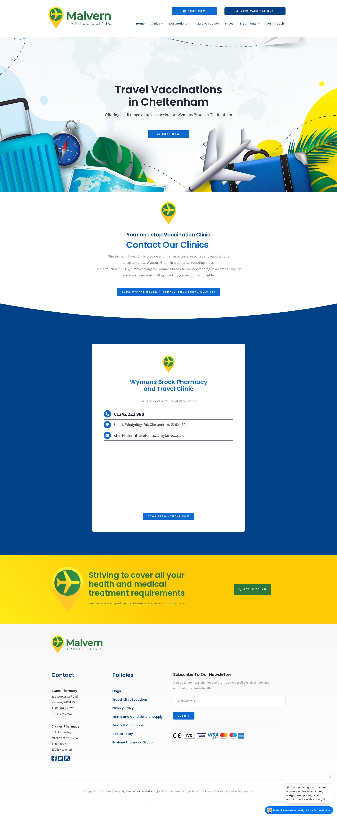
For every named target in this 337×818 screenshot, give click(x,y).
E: (53, 750)
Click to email (64, 750)
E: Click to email (62, 714)
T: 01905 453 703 (63, 744)
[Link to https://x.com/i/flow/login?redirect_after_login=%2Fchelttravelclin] (59, 758)
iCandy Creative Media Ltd (141, 791)
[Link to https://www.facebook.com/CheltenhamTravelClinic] (52, 758)
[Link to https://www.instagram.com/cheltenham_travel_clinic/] (71, 758)
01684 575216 (65, 708)
